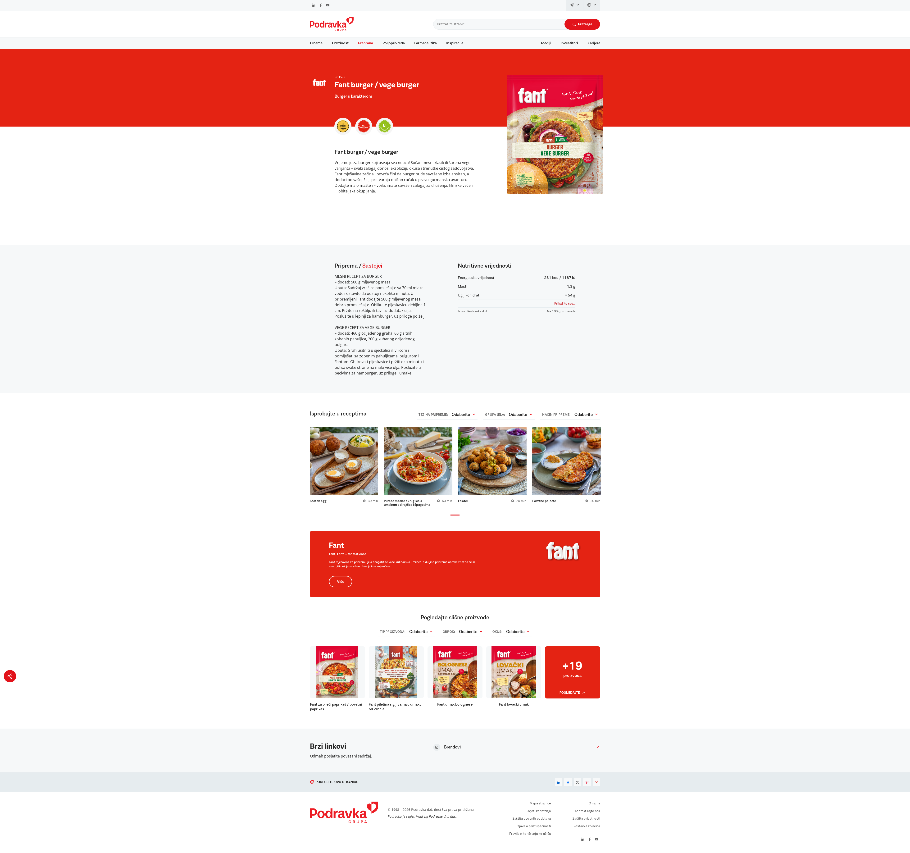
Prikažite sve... (564, 303)
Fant (342, 77)
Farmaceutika (425, 43)
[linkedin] (558, 782)
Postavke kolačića (586, 826)
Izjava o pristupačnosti (534, 826)
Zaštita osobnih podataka (532, 818)
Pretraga (585, 24)
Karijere (593, 43)
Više (340, 582)
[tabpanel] (344, 465)
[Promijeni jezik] (591, 5)
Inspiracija (454, 43)
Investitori (569, 43)
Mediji (546, 43)
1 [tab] (451, 515)
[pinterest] (587, 782)
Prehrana (365, 43)
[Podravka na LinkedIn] (313, 6)
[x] (577, 782)
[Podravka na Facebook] (321, 6)
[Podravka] (332, 30)
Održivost (340, 43)
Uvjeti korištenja (539, 811)
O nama (316, 43)
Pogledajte (570, 692)
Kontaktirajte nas (587, 811)
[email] (596, 782)
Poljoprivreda (393, 43)
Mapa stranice (540, 803)
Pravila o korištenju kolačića (530, 833)
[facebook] (568, 782)
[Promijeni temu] (574, 5)
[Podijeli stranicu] (10, 676)
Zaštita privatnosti (586, 818)
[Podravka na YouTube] (327, 6)
